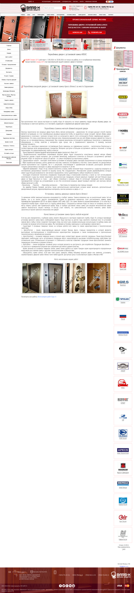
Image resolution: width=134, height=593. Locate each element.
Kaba (123, 133)
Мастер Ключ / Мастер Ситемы (8, 95)
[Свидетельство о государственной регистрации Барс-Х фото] (44, 73)
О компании (36, 48)
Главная (9, 45)
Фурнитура (9, 127)
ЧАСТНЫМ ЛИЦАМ (46, 1)
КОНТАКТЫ (110, 14)
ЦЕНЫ (28, 14)
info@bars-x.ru (124, 566)
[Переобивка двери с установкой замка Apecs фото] (66, 104)
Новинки (8, 134)
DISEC (123, 218)
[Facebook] (60, 585)
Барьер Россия (123, 504)
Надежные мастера (9, 138)
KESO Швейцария (123, 85)
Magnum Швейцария (123, 473)
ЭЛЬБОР (123, 371)
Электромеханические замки (9, 119)
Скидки (73, 48)
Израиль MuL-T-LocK (123, 185)
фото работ (9, 57)
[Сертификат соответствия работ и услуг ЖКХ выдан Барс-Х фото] (55, 73)
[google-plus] (67, 585)
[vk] (70, 585)
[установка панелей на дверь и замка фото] (32, 278)
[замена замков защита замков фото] (75, 278)
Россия (123, 319)
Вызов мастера (106, 48)
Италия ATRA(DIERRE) (123, 203)
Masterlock (123, 285)
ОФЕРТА (82, 1)
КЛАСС (123, 388)
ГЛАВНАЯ (23, 14)
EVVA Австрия (123, 101)
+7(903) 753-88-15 (103, 575)
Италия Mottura (123, 167)
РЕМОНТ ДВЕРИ (41, 14)
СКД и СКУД (9, 108)
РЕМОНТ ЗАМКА (102, 14)
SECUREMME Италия (123, 251)
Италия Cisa (123, 150)
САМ (123, 420)
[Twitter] (63, 585)
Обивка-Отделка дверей (9, 79)
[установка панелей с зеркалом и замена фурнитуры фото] (53, 278)
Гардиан (123, 302)
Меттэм (123, 353)
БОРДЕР (123, 403)
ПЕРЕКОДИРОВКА (60, 14)
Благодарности (44, 48)
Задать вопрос (9, 149)
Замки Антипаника (9, 104)
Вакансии (9, 162)
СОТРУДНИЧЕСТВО (66, 1)
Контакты (9, 72)
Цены (9, 49)
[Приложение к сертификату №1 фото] (77, 73)
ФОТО (33, 14)
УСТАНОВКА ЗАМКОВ (71, 14)
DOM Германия (123, 236)
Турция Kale (123, 269)
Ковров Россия (123, 539)
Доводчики (9, 130)
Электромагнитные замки (9, 115)
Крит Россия (122, 521)
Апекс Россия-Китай (123, 453)
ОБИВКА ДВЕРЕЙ (81, 14)
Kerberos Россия (123, 335)
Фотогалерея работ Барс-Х (47, 297)
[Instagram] (73, 585)
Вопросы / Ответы (8, 146)
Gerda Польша (123, 487)
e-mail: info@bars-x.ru (77, 6)
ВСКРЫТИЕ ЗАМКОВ (92, 14)
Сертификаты (98, 48)
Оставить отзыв (9, 153)
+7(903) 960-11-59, (90, 575)
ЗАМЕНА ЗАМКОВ (50, 14)
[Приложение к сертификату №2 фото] (89, 74)
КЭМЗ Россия (123, 438)
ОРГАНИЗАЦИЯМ (56, 1)
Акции (66, 48)
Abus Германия (123, 117)
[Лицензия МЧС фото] (66, 73)
